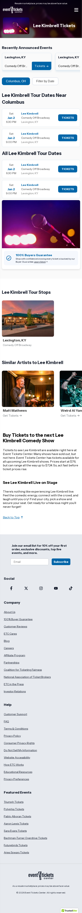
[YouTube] (55, 588)
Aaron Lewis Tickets (16, 823)
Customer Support (15, 714)
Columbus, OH (16, 81)
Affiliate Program (14, 655)
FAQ (6, 721)
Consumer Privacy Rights (19, 743)
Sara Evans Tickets (15, 830)
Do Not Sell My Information (20, 750)
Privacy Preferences (16, 779)
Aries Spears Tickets (16, 852)
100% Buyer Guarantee (18, 619)
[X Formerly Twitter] (26, 588)
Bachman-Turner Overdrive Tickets (25, 838)
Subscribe (61, 562)
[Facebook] (11, 588)
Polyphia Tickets (14, 809)
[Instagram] (41, 588)
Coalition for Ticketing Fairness (23, 669)
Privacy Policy (12, 736)
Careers (9, 648)
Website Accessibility (17, 757)
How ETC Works (14, 764)
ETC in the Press (14, 684)
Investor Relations (15, 691)
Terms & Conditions (16, 728)
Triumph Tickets (13, 802)
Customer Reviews (15, 626)
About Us (9, 612)
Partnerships (11, 662)
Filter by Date (45, 81)
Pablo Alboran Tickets (17, 816)
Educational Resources (18, 772)
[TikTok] (70, 588)
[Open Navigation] (76, 10)
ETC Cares (10, 633)
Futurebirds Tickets (15, 845)
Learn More (40, 261)
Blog (7, 641)
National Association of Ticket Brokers (27, 677)
